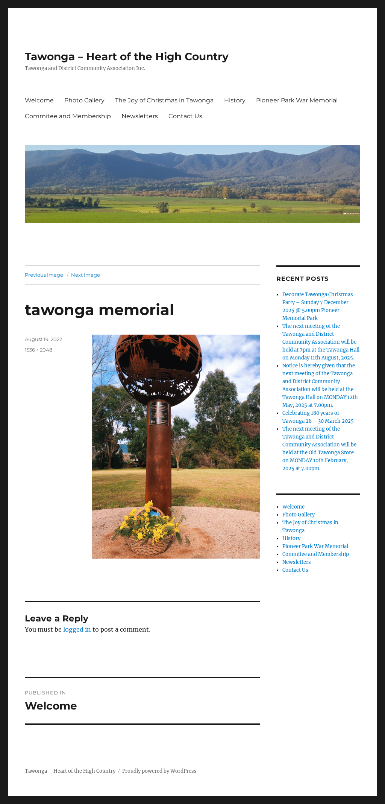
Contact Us (185, 116)
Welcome (39, 100)
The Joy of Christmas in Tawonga (164, 100)
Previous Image (44, 275)
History (235, 100)
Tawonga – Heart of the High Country (127, 56)
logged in (77, 629)
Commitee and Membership (68, 116)
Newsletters (139, 116)
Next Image (85, 275)
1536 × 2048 (38, 350)
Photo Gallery (84, 100)
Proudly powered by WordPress (159, 771)
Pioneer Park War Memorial (297, 100)
